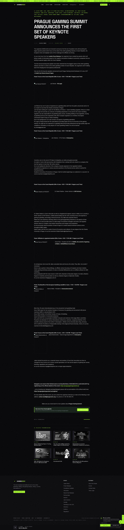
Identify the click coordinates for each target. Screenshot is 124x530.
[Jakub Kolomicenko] (68, 12)
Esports (65, 497)
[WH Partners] (37, 16)
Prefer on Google (84, 409)
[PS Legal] (76, 14)
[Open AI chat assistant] (120, 522)
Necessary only (116, 525)
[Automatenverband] (69, 10)
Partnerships (67, 495)
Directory (65, 4)
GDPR (33, 518)
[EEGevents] (37, 12)
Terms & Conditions (26, 518)
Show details (104, 523)
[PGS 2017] (40, 14)
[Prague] (46, 14)
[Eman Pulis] (44, 12)
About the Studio (93, 483)
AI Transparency (38, 518)
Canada (65, 502)
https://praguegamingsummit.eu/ (70, 385)
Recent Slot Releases (69, 493)
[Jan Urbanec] (84, 12)
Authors (66, 509)
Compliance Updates (69, 488)
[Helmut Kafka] (58, 12)
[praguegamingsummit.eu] (67, 14)
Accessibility (47, 518)
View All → (87, 427)
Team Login (91, 490)
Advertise (104, 4)
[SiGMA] (82, 14)
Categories (73, 4)
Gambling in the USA (69, 504)
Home (42, 4)
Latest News (49, 4)
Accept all (105, 525)
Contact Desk (92, 488)
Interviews (57, 4)
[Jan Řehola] (77, 12)
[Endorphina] (51, 12)
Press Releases (67, 486)
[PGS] (35, 14)
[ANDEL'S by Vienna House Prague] (55, 10)
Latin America (67, 500)
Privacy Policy (16, 518)
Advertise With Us (20, 491)
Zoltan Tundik (42, 43)
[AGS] (45, 10)
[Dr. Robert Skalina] (80, 10)
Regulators (66, 511)
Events (82, 4)
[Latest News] (39, 10)
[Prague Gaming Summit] (54, 14)
